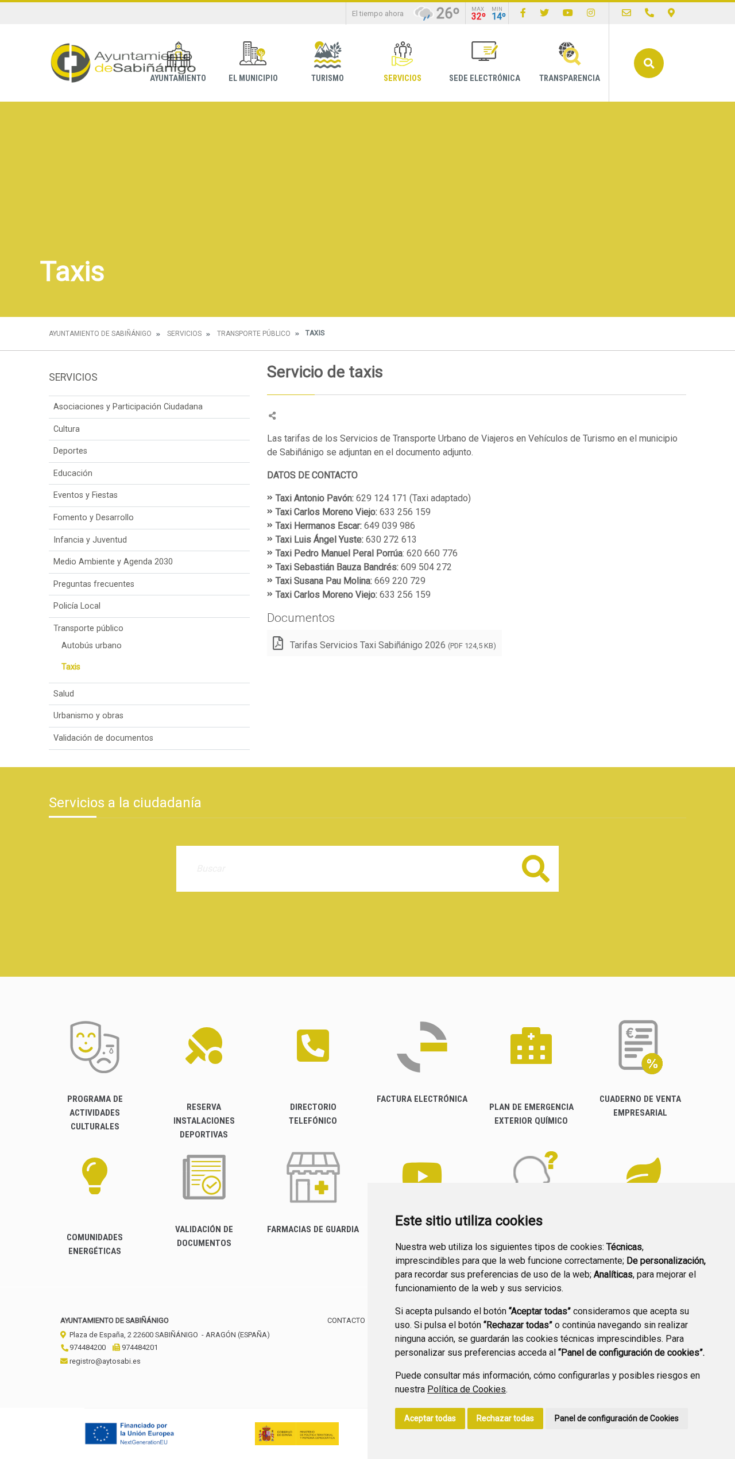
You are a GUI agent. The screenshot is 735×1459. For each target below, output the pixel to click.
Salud (63, 694)
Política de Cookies (466, 1389)
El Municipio (253, 78)
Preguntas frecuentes (93, 584)
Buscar (649, 63)
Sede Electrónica (484, 78)
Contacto (346, 1320)
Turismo (327, 78)
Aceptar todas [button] (430, 1418)
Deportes (70, 451)
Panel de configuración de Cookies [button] (617, 1418)
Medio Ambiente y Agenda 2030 (113, 562)
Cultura (66, 429)
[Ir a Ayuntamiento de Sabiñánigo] (123, 63)
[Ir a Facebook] (523, 12)
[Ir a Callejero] (671, 12)
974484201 (139, 1347)
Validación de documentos (103, 738)
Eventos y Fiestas (85, 495)
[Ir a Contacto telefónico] (649, 12)
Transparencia (569, 78)
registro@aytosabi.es (104, 1361)
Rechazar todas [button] (505, 1418)
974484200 (87, 1347)
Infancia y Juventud (90, 540)
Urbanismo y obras (88, 716)
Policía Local (76, 606)
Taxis (70, 667)
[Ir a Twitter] (544, 12)
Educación (72, 473)
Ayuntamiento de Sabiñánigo (100, 334)
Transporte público (254, 334)
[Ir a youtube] (568, 12)
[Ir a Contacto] (626, 12)
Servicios (402, 78)
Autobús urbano (91, 646)
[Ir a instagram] (591, 12)
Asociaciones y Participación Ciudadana (128, 407)
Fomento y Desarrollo (93, 518)
